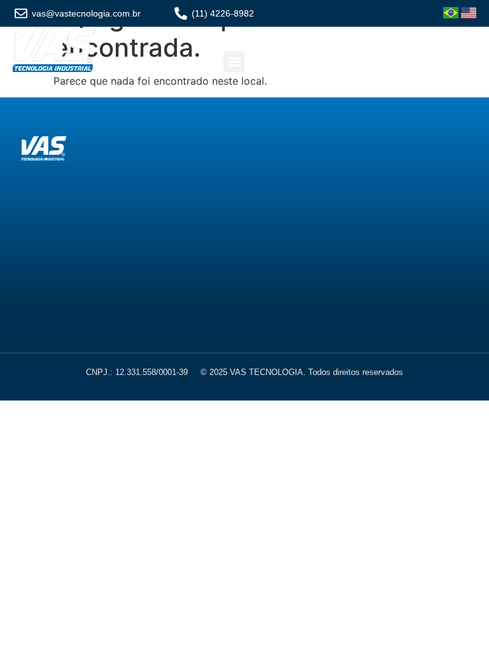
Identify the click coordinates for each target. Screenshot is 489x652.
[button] (233, 61)
